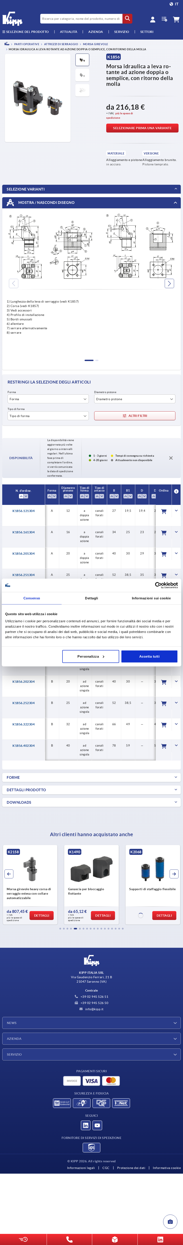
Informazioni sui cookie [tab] (151, 598)
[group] (30, 885)
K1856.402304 (23, 745)
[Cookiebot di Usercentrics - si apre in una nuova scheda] (158, 585)
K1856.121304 (23, 511)
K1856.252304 (23, 703)
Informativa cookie (167, 1168)
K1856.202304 (23, 681)
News (12, 1023)
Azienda (95, 31)
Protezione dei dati (131, 1167)
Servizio (14, 1054)
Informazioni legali (81, 1167)
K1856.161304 (23, 532)
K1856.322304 (23, 724)
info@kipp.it (94, 1009)
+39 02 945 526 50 (94, 1003)
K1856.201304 (23, 553)
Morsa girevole (95, 44)
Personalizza (88, 656)
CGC (106, 1167)
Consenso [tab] (31, 598)
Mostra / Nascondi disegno (46, 202)
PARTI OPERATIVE (26, 44)
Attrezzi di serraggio (61, 44)
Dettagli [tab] (91, 598)
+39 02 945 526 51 (94, 996)
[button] (60, 929)
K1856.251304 (23, 575)
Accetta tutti (149, 656)
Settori (147, 31)
